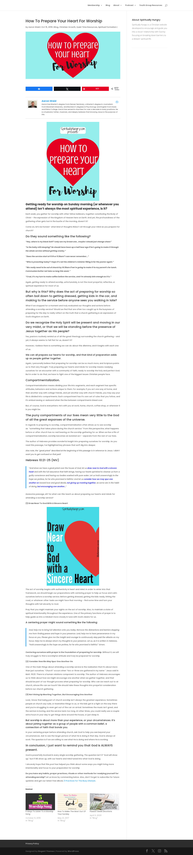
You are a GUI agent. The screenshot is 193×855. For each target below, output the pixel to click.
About (116, 5)
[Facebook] (117, 101)
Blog (108, 5)
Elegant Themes (46, 851)
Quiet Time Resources (86, 27)
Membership (94, 5)
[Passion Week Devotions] (104, 801)
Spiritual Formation (107, 27)
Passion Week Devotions (101, 811)
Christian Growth (67, 27)
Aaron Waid (34, 27)
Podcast (129, 5)
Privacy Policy (32, 843)
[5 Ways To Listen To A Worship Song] (40, 801)
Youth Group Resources (150, 5)
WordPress (73, 851)
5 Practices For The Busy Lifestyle (79, 780)
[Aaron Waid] (32, 106)
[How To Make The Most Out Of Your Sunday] (72, 801)
